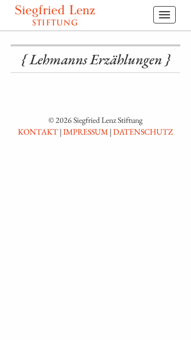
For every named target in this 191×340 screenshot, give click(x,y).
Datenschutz (143, 131)
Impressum (85, 131)
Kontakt (38, 131)
